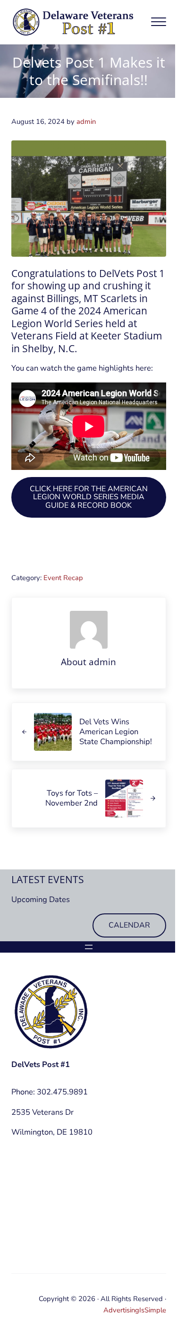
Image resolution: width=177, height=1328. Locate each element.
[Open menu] (88, 947)
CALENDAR (129, 925)
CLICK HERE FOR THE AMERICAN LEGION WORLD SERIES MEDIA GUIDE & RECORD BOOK (89, 497)
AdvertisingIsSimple (134, 1310)
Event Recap (63, 577)
